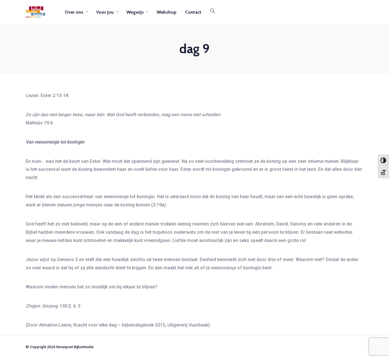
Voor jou (105, 12)
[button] (213, 12)
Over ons (74, 12)
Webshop (167, 12)
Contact (193, 12)
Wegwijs (135, 12)
